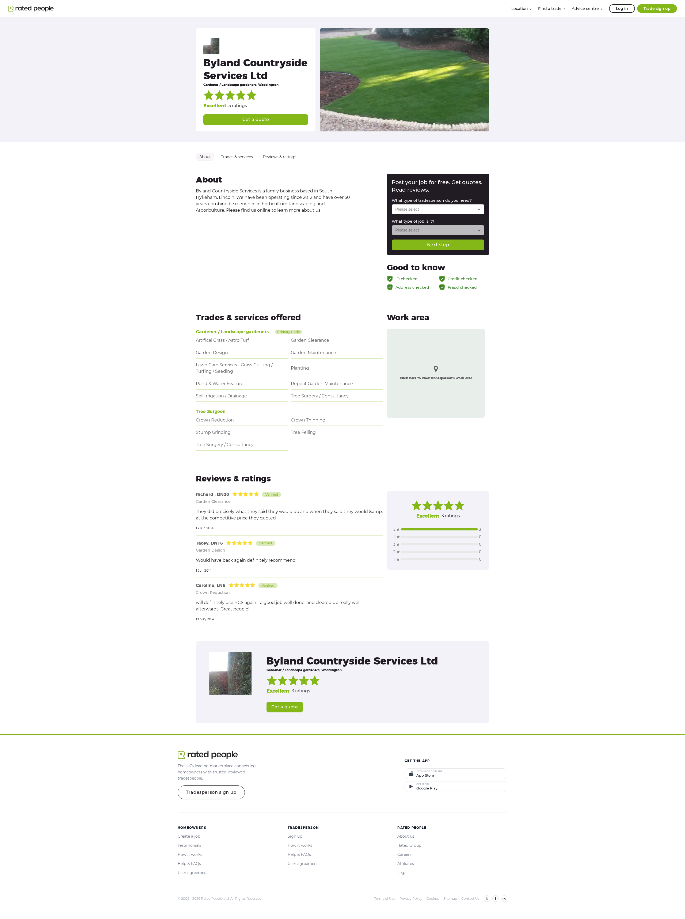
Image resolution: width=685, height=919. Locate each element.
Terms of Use (384, 899)
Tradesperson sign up (211, 792)
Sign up (295, 836)
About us (405, 836)
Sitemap (450, 899)
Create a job (189, 836)
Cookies (433, 899)
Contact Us (470, 899)
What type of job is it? (413, 221)
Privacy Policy (410, 899)
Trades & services (237, 156)
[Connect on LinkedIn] (504, 898)
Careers (404, 854)
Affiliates (405, 863)
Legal (402, 872)
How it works (190, 854)
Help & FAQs (189, 863)
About (205, 156)
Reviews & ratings (279, 156)
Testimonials (189, 845)
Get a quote (255, 119)
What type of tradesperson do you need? (432, 200)
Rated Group (409, 845)
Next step (438, 244)
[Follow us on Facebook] (495, 898)
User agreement (193, 872)
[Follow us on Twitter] (487, 898)
